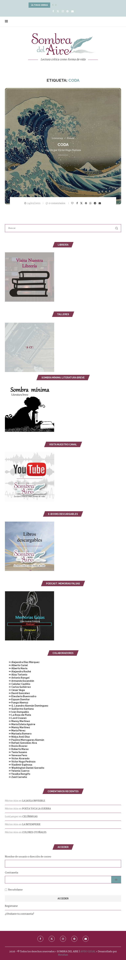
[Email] (72, 11)
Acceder (63, 898)
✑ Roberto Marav (17, 749)
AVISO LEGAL (87, 952)
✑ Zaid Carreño (16, 777)
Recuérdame (15, 890)
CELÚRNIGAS (30, 817)
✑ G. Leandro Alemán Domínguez (26, 705)
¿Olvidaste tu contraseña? (19, 914)
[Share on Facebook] (77, 203)
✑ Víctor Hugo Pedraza (20, 761)
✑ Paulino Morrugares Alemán (24, 740)
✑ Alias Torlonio (16, 674)
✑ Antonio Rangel (17, 677)
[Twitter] (58, 11)
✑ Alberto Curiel (16, 665)
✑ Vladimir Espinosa (18, 764)
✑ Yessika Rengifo (17, 774)
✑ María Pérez (15, 730)
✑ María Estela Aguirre (20, 724)
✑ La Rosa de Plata (18, 715)
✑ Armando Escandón (19, 681)
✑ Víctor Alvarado (17, 758)
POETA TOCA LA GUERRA (36, 809)
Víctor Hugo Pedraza (69, 150)
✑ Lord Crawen (16, 718)
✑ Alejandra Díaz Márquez (22, 662)
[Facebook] (53, 11)
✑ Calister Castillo (17, 684)
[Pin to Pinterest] (86, 203)
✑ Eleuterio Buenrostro (20, 696)
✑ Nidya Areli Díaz (17, 736)
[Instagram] (63, 11)
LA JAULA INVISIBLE (33, 801)
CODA (63, 144)
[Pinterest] (67, 11)
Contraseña (11, 873)
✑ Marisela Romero (18, 733)
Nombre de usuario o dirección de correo (28, 857)
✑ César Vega (15, 690)
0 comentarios (57, 203)
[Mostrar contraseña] (116, 879)
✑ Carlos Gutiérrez (18, 687)
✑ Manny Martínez (17, 721)
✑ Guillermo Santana (19, 709)
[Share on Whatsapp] (90, 203)
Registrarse (11, 906)
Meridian (63, 955)
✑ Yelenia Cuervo (17, 770)
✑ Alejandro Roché (18, 671)
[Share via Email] (100, 203)
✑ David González (17, 693)
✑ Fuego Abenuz (16, 702)
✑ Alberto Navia (16, 668)
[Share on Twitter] (81, 203)
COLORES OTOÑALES (34, 832)
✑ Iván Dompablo (17, 712)
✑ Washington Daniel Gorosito (24, 768)
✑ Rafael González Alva (21, 743)
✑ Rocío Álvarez (16, 746)
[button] (53, 5)
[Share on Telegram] (95, 203)
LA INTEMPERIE (31, 825)
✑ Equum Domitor (17, 699)
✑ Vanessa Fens (16, 755)
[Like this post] (72, 203)
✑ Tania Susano (16, 752)
